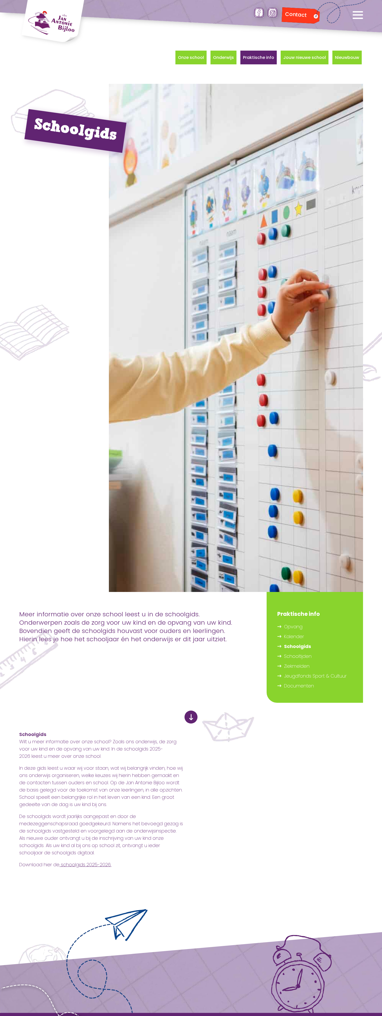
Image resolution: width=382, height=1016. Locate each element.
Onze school (191, 57)
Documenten (299, 686)
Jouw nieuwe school (304, 57)
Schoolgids (297, 646)
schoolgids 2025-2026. (85, 864)
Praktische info (258, 57)
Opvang (293, 626)
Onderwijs (223, 57)
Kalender (294, 636)
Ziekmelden (296, 666)
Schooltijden (298, 656)
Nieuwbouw (347, 57)
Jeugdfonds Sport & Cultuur (315, 676)
